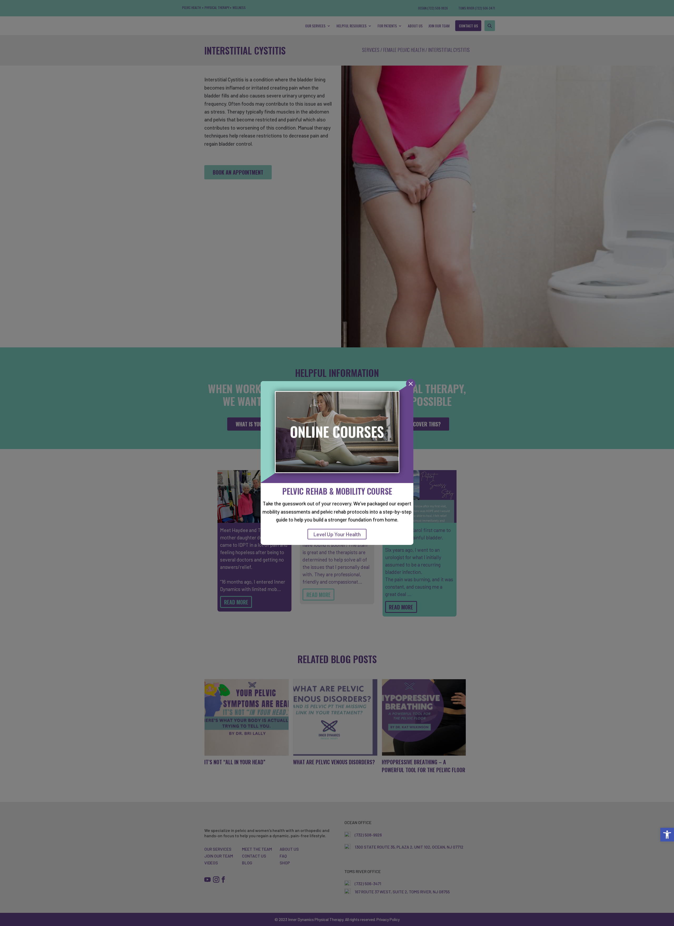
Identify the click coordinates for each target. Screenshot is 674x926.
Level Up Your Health (337, 534)
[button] (667, 834)
